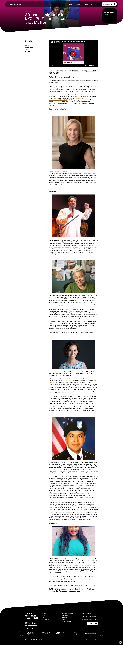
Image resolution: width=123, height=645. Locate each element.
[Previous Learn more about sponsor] (21, 633)
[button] (71, 4)
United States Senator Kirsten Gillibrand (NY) (66, 99)
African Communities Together (75, 88)
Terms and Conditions (67, 621)
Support (64, 619)
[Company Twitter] (27, 628)
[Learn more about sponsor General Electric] (90, 633)
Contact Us (64, 617)
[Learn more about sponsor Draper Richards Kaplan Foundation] (76, 633)
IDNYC (66, 380)
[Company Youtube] (32, 628)
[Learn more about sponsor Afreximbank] (61, 633)
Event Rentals (65, 615)
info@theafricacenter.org (31, 625)
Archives (44, 613)
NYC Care (72, 380)
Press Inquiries (45, 619)
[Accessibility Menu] (120, 642)
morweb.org (95, 639)
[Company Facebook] (25, 628)
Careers (43, 615)
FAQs (43, 617)
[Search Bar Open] (98, 4)
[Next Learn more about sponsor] (101, 633)
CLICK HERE (53, 589)
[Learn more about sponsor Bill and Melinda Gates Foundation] (32, 633)
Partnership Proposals (67, 613)
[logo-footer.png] (31, 616)
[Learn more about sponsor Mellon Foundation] (47, 633)
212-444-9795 (32, 623)
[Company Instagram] (30, 628)
